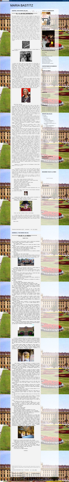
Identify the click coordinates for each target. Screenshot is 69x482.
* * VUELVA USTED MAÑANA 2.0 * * (49, 128)
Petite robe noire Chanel (46, 62)
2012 (44, 148)
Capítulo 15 (44, 89)
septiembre (46, 142)
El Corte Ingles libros (45, 57)
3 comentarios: (27, 229)
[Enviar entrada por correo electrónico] (31, 229)
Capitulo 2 (43, 73)
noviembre (46, 145)
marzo (45, 118)
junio (45, 138)
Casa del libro (44, 54)
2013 (44, 149)
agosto (45, 141)
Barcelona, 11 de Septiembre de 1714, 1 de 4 (49, 107)
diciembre (45, 146)
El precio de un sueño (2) (46, 95)
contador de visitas (45, 199)
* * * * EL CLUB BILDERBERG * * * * (24, 13)
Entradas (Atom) (19, 475)
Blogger (41, 479)
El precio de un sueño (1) (46, 94)
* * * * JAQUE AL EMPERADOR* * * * (49, 125)
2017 (44, 153)
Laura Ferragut (44, 52)
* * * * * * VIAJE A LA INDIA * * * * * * (24, 236)
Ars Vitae (43, 53)
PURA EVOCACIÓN (47, 119)
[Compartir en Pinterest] (36, 229)
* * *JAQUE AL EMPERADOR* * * (49, 120)
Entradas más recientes (17, 473)
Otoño (43, 99)
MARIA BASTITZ (21, 5)
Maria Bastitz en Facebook (46, 59)
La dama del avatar (45, 102)
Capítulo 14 (44, 88)
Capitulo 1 (43, 72)
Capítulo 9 (43, 82)
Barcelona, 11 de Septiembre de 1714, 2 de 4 (49, 108)
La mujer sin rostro (45, 101)
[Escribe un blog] (33, 229)
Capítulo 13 (44, 87)
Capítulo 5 (43, 77)
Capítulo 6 (43, 78)
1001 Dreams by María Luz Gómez (47, 63)
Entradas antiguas (36, 473)
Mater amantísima (45, 100)
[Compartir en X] (34, 229)
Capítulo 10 (44, 83)
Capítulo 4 (43, 76)
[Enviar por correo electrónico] (32, 229)
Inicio (27, 473)
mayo (45, 137)
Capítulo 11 (44, 84)
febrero (45, 116)
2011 (44, 115)
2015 (44, 152)
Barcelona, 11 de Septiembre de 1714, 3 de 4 (49, 109)
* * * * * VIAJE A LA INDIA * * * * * (49, 126)
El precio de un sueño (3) (46, 96)
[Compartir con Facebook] (35, 229)
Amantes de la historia (45, 58)
